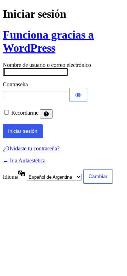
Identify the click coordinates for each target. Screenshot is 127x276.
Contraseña (15, 84)
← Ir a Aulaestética (24, 160)
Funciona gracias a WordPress (48, 41)
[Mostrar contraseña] (78, 95)
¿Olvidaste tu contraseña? (31, 148)
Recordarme (24, 113)
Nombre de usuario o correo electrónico (47, 65)
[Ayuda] (46, 114)
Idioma (10, 177)
